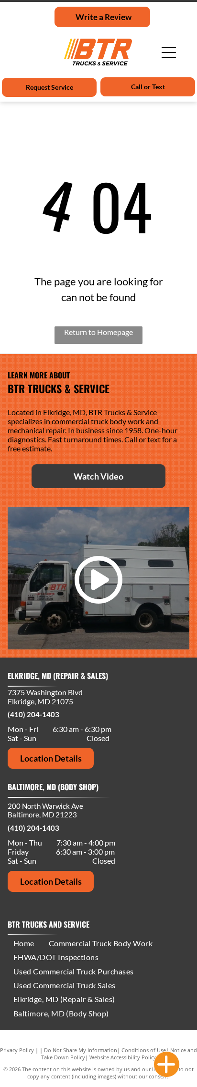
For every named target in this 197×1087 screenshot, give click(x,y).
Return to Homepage (98, 331)
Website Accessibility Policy (122, 1057)
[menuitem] (24, 943)
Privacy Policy (17, 1050)
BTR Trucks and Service (48, 924)
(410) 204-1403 (33, 714)
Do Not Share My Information (80, 1050)
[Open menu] (169, 52)
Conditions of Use (143, 1050)
